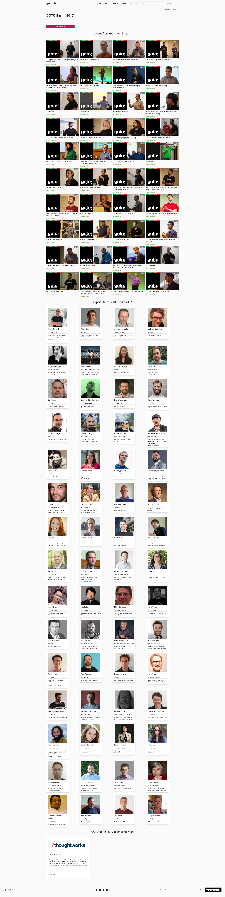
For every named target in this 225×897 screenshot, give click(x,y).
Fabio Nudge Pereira (155, 471)
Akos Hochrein (87, 329)
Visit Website (60, 26)
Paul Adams (86, 674)
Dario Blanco (53, 471)
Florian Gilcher (54, 504)
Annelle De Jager (121, 366)
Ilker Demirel (86, 538)
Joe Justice (52, 571)
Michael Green (153, 640)
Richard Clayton (120, 711)
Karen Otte (52, 607)
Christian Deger (54, 433)
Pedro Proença (120, 674)
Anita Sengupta (87, 366)
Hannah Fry (52, 538)
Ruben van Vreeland (155, 711)
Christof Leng (86, 433)
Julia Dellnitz (152, 571)
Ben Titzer (52, 400)
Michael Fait (86, 640)
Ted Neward (86, 816)
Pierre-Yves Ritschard (56, 711)
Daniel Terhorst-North (156, 433)
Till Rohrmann (120, 816)
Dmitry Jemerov (120, 471)
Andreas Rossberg (154, 329)
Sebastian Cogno (55, 782)
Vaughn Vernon (153, 816)
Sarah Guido (152, 745)
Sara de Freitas (120, 745)
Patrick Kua (52, 674)
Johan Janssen (86, 571)
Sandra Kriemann (88, 745)
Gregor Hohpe (153, 504)
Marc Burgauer (120, 607)
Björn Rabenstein (121, 400)
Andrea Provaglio (121, 329)
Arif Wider (151, 366)
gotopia (51, 3)
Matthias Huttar (54, 640)
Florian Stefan (86, 504)
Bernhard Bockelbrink (90, 400)
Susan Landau (153, 782)
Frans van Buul (120, 504)
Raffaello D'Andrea (88, 711)
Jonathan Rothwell (121, 571)
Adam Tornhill (53, 329)
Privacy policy (163, 890)
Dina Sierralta (86, 471)
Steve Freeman (87, 782)
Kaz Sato (84, 607)
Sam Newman (53, 745)
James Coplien (153, 538)
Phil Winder (152, 674)
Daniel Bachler (120, 433)
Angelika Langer (54, 366)
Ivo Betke (118, 538)
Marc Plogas (152, 607)
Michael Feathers (121, 640)
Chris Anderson (153, 400)
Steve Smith (119, 782)
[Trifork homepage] (213, 890)
